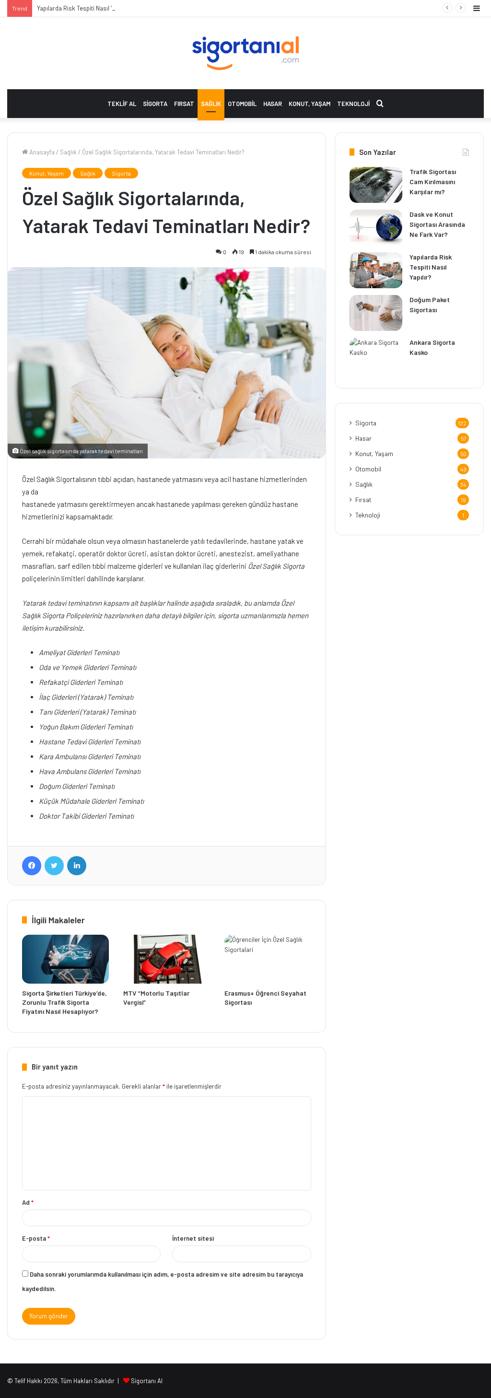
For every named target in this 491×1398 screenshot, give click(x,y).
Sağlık (211, 103)
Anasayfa (41, 152)
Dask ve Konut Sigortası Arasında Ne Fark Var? (437, 224)
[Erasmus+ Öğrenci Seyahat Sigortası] (267, 959)
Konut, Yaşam (309, 103)
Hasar (272, 103)
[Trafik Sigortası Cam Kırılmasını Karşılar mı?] (376, 185)
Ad (28, 1202)
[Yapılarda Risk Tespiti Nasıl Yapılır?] (376, 270)
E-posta (36, 1238)
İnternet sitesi (193, 1238)
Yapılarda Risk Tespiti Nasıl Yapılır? (83, 8)
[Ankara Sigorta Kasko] (376, 356)
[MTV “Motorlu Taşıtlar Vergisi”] (166, 959)
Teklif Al (121, 103)
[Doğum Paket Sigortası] (376, 313)
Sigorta (155, 103)
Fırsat (184, 103)
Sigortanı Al (147, 1381)
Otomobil (242, 103)
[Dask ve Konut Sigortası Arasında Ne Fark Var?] (376, 228)
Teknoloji (353, 103)
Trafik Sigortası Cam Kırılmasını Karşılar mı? (432, 181)
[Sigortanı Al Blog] (245, 53)
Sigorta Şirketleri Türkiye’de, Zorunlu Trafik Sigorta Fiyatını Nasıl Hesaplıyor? (64, 1002)
